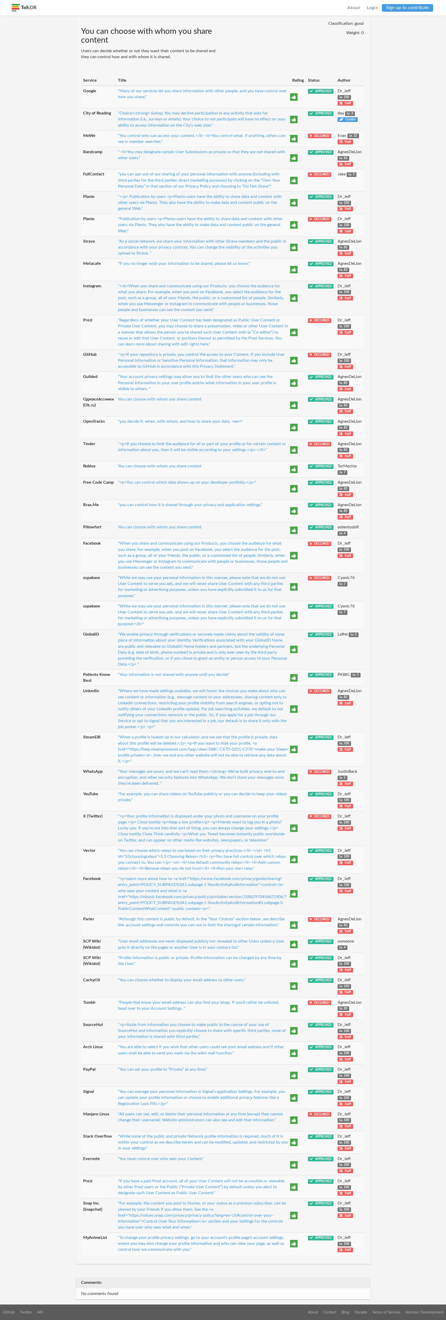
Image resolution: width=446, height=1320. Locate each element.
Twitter (26, 1312)
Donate (361, 1312)
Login (372, 8)
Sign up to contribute (407, 7)
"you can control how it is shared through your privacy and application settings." (190, 505)
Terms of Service (386, 1312)
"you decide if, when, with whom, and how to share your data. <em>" (180, 421)
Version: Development (424, 1312)
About (354, 8)
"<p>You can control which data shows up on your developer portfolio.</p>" (187, 482)
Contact (329, 1312)
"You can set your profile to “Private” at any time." (162, 1069)
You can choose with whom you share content (160, 399)
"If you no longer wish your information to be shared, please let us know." (184, 263)
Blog (345, 1312)
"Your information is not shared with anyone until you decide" (173, 675)
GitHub (9, 1312)
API (40, 1312)
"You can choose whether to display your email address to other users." (182, 980)
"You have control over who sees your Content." (161, 1159)
